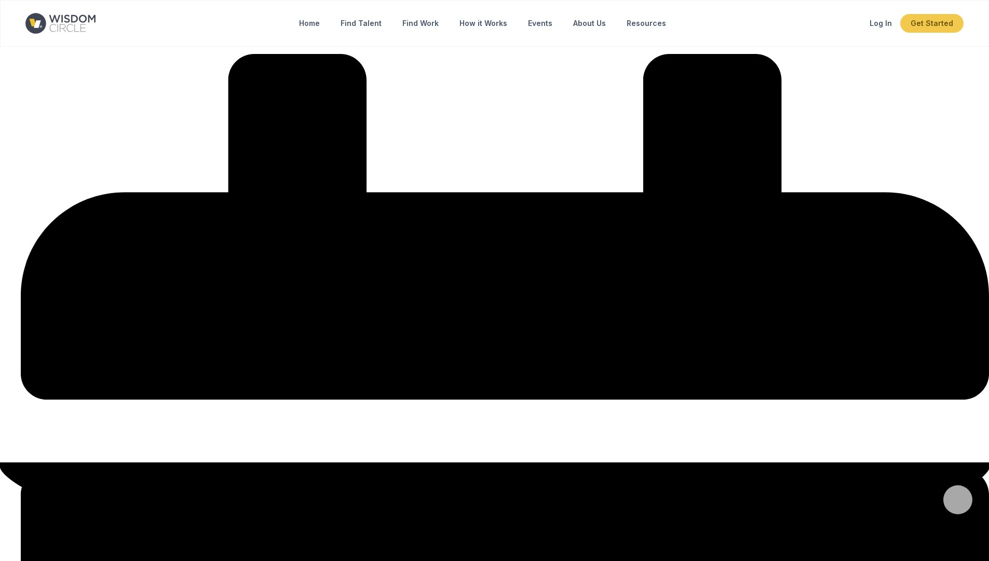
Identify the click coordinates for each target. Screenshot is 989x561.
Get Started (932, 23)
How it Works (483, 23)
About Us (589, 23)
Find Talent (361, 23)
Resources (646, 23)
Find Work (420, 23)
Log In (881, 23)
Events (540, 23)
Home (309, 23)
